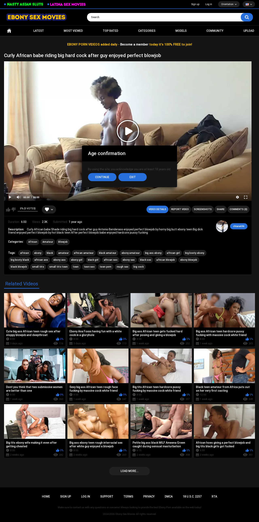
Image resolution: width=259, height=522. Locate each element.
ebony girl (77, 259)
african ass (41, 259)
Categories (146, 30)
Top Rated (110, 30)
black (50, 253)
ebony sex (129, 259)
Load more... (130, 471)
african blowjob (165, 259)
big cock (138, 266)
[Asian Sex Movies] (23, 4)
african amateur (84, 253)
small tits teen (58, 266)
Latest (38, 30)
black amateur (107, 253)
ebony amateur (131, 253)
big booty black (20, 259)
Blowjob (63, 241)
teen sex (89, 266)
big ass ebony (153, 253)
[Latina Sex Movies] (66, 4)
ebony (37, 253)
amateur (63, 253)
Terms (128, 496)
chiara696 (238, 226)
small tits (38, 266)
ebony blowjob (188, 259)
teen (76, 266)
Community (214, 30)
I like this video (8, 209)
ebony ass (59, 259)
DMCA (169, 496)
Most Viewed (73, 30)
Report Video (180, 209)
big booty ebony (194, 253)
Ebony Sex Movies (125, 514)
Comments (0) (238, 209)
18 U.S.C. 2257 (192, 496)
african (24, 253)
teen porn (105, 266)
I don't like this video (13, 209)
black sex (145, 259)
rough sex (122, 266)
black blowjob (19, 266)
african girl (173, 253)
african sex (110, 259)
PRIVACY (149, 496)
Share (221, 209)
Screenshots (203, 209)
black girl (93, 259)
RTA (214, 496)
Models (181, 30)
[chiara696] (222, 226)
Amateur (47, 241)
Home (9, 31)
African (32, 241)
